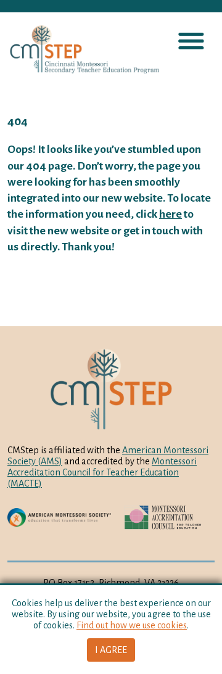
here (170, 214)
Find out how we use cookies (131, 625)
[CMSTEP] (80, 49)
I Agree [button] (111, 650)
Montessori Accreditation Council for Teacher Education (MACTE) (102, 472)
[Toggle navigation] (191, 42)
